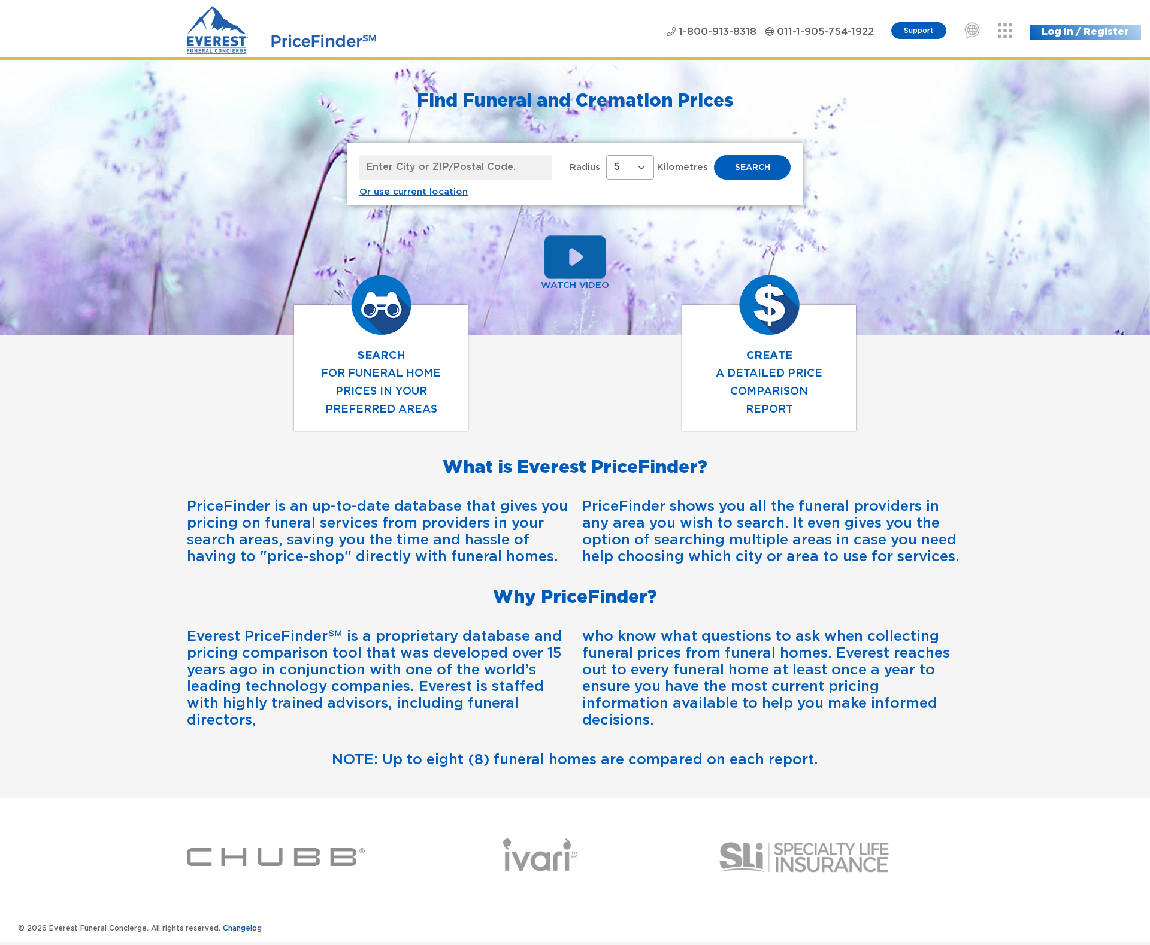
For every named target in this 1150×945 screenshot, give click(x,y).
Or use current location (413, 192)
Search (752, 167)
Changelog (242, 928)
